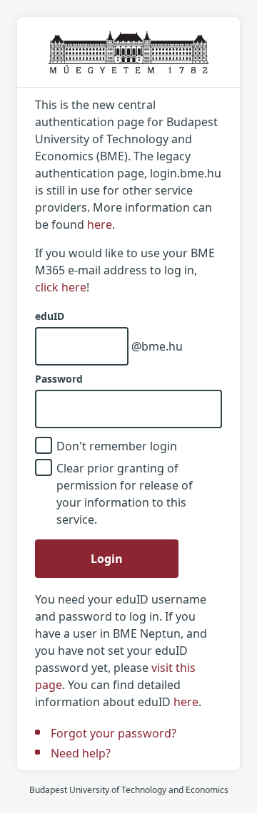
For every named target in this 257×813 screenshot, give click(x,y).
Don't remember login (116, 446)
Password (59, 379)
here (99, 224)
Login (107, 558)
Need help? (81, 753)
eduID (49, 316)
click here (60, 287)
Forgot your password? (113, 733)
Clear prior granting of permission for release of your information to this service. (124, 493)
